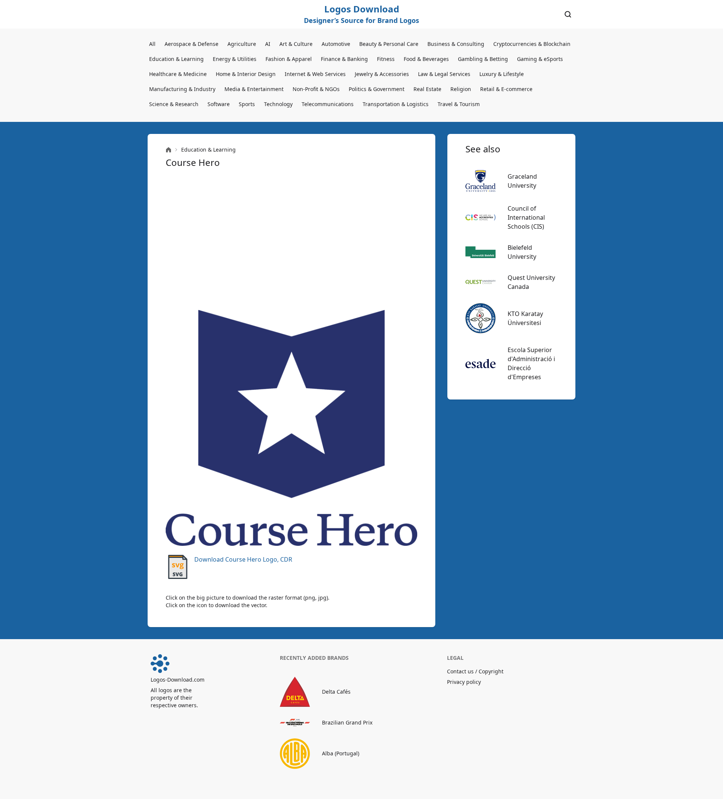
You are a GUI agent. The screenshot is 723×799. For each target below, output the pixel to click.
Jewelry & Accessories (382, 73)
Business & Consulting (455, 43)
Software (218, 104)
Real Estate (427, 89)
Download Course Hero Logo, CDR (243, 559)
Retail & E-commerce (506, 89)
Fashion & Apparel (288, 58)
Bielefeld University (522, 252)
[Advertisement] (291, 239)
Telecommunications (328, 104)
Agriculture (241, 43)
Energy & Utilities (234, 58)
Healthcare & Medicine (178, 73)
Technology (278, 104)
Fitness (386, 58)
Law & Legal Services (444, 73)
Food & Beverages (426, 58)
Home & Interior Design (246, 73)
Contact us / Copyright (475, 671)
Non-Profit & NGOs (316, 89)
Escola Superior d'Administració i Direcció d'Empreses (531, 363)
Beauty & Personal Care (388, 43)
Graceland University (522, 181)
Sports (247, 104)
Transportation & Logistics (396, 104)
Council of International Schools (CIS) (526, 217)
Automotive (336, 43)
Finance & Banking (344, 58)
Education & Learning (176, 58)
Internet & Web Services (315, 73)
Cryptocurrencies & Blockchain (531, 43)
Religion (460, 89)
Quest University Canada (531, 282)
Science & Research (173, 104)
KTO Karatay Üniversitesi (525, 318)
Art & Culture (296, 43)
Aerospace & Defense (191, 43)
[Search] (567, 14)
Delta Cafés (336, 691)
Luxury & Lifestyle (501, 73)
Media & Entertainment (254, 89)
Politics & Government (376, 89)
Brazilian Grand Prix (347, 722)
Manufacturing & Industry (182, 89)
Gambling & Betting (483, 58)
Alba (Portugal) (340, 753)
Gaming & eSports (540, 58)
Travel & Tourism (459, 104)
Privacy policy (464, 681)
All (152, 43)
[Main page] (168, 150)
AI (267, 43)
